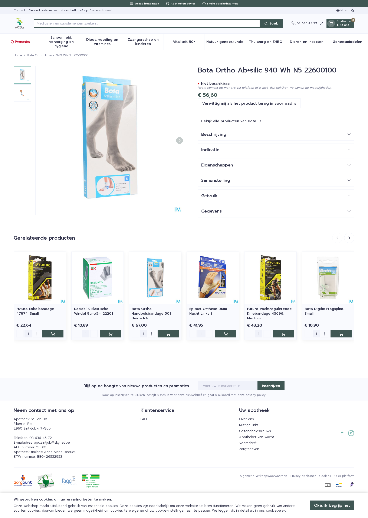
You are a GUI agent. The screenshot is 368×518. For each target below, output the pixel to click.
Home (18, 55)
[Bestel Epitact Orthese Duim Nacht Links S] (225, 333)
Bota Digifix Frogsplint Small (324, 311)
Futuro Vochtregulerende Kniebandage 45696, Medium (269, 313)
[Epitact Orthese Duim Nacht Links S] (213, 278)
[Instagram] (351, 433)
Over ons (246, 419)
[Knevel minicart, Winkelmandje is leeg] (331, 23)
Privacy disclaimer (303, 476)
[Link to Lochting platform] (351, 484)
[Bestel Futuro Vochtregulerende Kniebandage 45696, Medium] (283, 333)
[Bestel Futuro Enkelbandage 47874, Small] (52, 333)
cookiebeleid (276, 510)
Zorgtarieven (249, 449)
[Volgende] (179, 140)
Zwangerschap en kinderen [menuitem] (146, 41)
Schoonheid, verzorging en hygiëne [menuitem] (65, 42)
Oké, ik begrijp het (332, 505)
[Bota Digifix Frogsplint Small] (328, 278)
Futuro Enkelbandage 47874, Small (35, 311)
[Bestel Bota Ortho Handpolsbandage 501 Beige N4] (168, 333)
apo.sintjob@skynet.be (52, 442)
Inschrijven (271, 385)
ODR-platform (344, 476)
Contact (19, 10)
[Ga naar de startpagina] (19, 23)
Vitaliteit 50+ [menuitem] (188, 42)
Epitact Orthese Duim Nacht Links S (208, 311)
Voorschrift (68, 10)
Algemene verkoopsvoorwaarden (263, 476)
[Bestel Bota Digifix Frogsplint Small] (341, 333)
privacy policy (256, 395)
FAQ (144, 419)
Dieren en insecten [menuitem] (308, 42)
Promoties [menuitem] (22, 41)
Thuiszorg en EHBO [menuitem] (267, 42)
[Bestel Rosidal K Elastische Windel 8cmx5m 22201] (110, 333)
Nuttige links (248, 425)
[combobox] (147, 23)
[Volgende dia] (349, 238)
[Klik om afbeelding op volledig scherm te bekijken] (110, 140)
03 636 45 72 (40, 437)
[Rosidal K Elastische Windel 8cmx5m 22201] (98, 278)
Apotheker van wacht (256, 437)
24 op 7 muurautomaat (96, 10)
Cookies (325, 476)
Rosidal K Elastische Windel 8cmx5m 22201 (93, 311)
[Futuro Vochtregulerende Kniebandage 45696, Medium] (270, 278)
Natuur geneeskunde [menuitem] (225, 42)
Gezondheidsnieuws (43, 10)
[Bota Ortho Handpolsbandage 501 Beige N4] (155, 278)
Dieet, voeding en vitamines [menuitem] (104, 41)
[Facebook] (342, 433)
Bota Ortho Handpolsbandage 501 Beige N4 (151, 313)
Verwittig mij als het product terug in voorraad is (249, 103)
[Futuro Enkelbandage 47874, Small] (40, 278)
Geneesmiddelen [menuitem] (350, 42)
